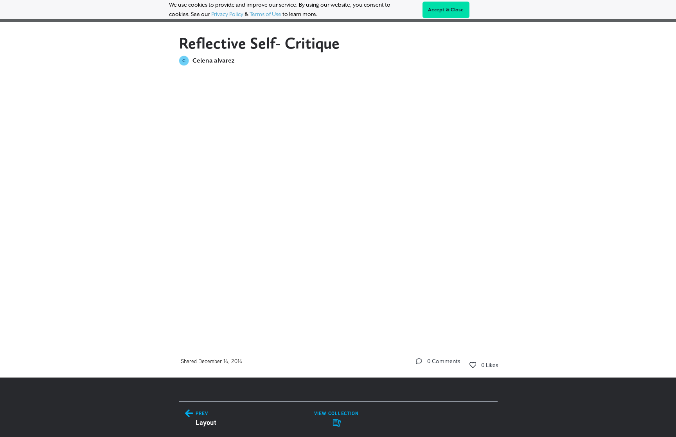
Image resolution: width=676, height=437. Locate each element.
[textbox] (338, 127)
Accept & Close (446, 10)
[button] (419, 361)
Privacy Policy (227, 14)
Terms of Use (265, 14)
